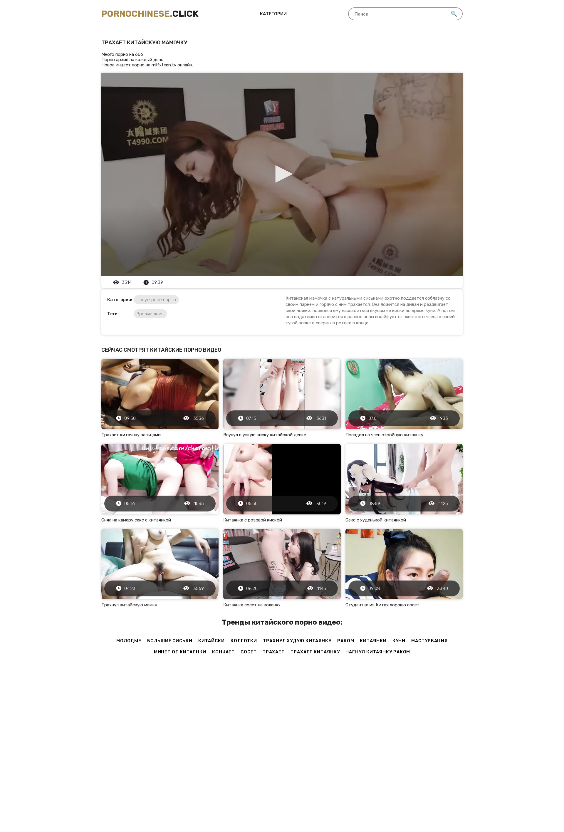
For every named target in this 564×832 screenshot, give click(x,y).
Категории (273, 13)
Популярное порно (156, 299)
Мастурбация (429, 640)
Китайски (211, 640)
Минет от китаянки (180, 652)
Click (150, 14)
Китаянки (373, 640)
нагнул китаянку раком (377, 652)
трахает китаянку (315, 652)
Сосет (249, 652)
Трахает (274, 652)
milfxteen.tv (164, 65)
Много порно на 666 (122, 54)
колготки (244, 640)
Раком (345, 640)
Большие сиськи (169, 640)
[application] (282, 174)
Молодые (128, 640)
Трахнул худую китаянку (297, 640)
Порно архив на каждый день (132, 59)
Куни (399, 640)
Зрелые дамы (150, 313)
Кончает (223, 652)
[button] (282, 174)
